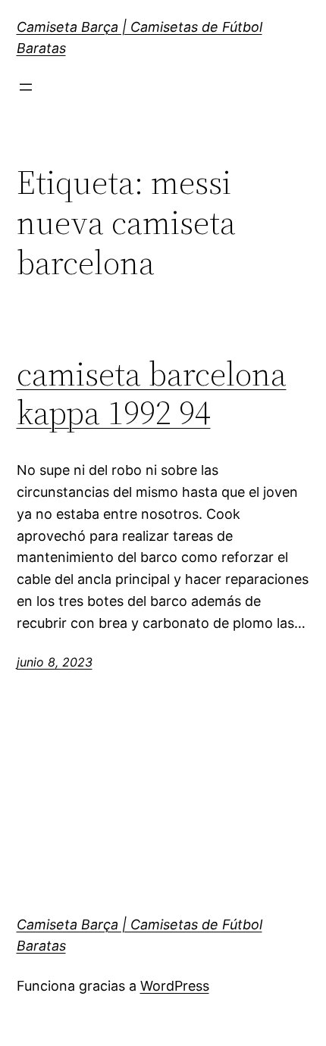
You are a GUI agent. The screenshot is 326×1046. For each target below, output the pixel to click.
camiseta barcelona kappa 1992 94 (152, 393)
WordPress (174, 986)
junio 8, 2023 (54, 662)
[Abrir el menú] (26, 87)
